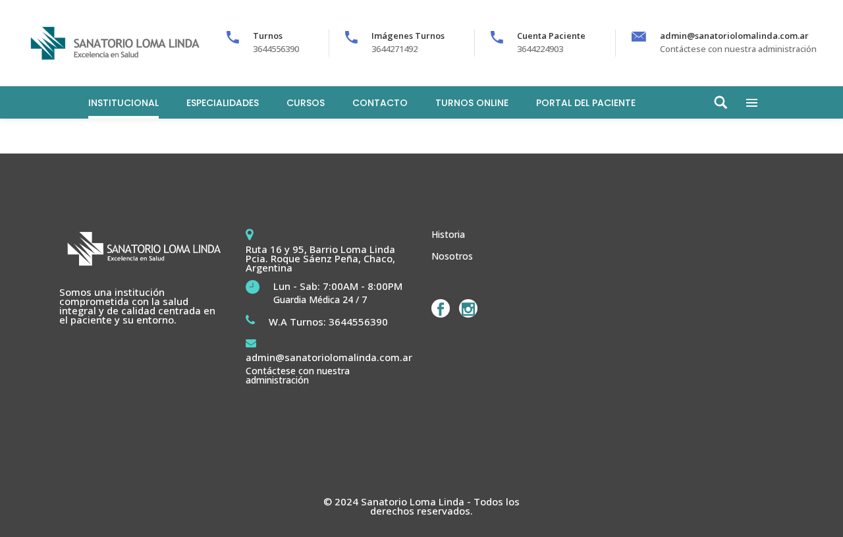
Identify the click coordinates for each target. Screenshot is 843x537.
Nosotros (452, 256)
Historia (448, 234)
